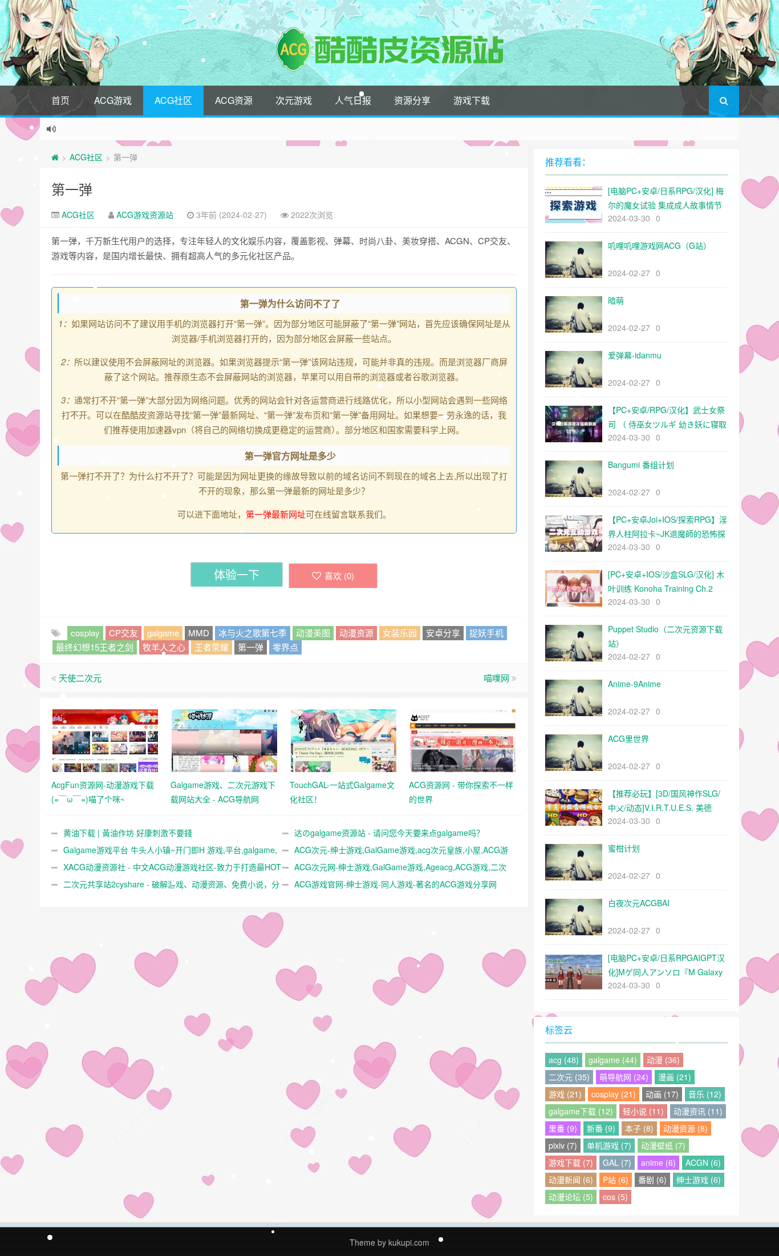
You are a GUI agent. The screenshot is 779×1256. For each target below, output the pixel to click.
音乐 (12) (704, 1094)
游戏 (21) (565, 1094)
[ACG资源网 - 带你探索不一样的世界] (463, 739)
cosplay (85, 633)
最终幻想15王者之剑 (94, 647)
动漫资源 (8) (685, 1128)
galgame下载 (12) (581, 1111)
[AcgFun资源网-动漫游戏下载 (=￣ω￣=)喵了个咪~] (105, 739)
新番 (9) (601, 1128)
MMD (198, 633)
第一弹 (71, 189)
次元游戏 (293, 100)
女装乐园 (400, 633)
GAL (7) (617, 1162)
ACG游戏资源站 (144, 214)
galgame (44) (613, 1059)
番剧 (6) (652, 1179)
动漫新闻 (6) (571, 1179)
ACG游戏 (113, 100)
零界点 (285, 647)
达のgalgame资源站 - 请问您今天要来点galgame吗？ (389, 832)
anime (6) (658, 1162)
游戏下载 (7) (571, 1162)
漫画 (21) (674, 1077)
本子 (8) (639, 1128)
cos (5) (615, 1196)
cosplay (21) (613, 1094)
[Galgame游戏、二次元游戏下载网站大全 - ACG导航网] (224, 739)
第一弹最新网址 (276, 514)
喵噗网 (496, 678)
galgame (163, 633)
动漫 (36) (663, 1059)
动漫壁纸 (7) (663, 1145)
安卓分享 (443, 633)
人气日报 (353, 100)
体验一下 (236, 574)
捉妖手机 (486, 633)
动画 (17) (662, 1094)
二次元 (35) (569, 1077)
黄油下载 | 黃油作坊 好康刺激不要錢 (127, 832)
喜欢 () (339, 575)
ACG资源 (234, 100)
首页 (60, 100)
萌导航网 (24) (623, 1077)
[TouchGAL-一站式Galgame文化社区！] (343, 739)
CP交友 (123, 633)
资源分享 (412, 100)
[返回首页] (55, 157)
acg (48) (564, 1059)
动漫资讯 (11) (698, 1111)
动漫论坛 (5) (571, 1196)
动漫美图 (313, 633)
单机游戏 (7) (609, 1145)
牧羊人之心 (164, 647)
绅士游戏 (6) (698, 1179)
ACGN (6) (703, 1162)
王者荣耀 (211, 647)
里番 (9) (563, 1128)
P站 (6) (615, 1179)
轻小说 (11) (643, 1111)
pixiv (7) (563, 1145)
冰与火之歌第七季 (252, 633)
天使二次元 (80, 678)
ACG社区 (173, 100)
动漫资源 (356, 633)
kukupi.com (408, 1242)
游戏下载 (471, 100)
